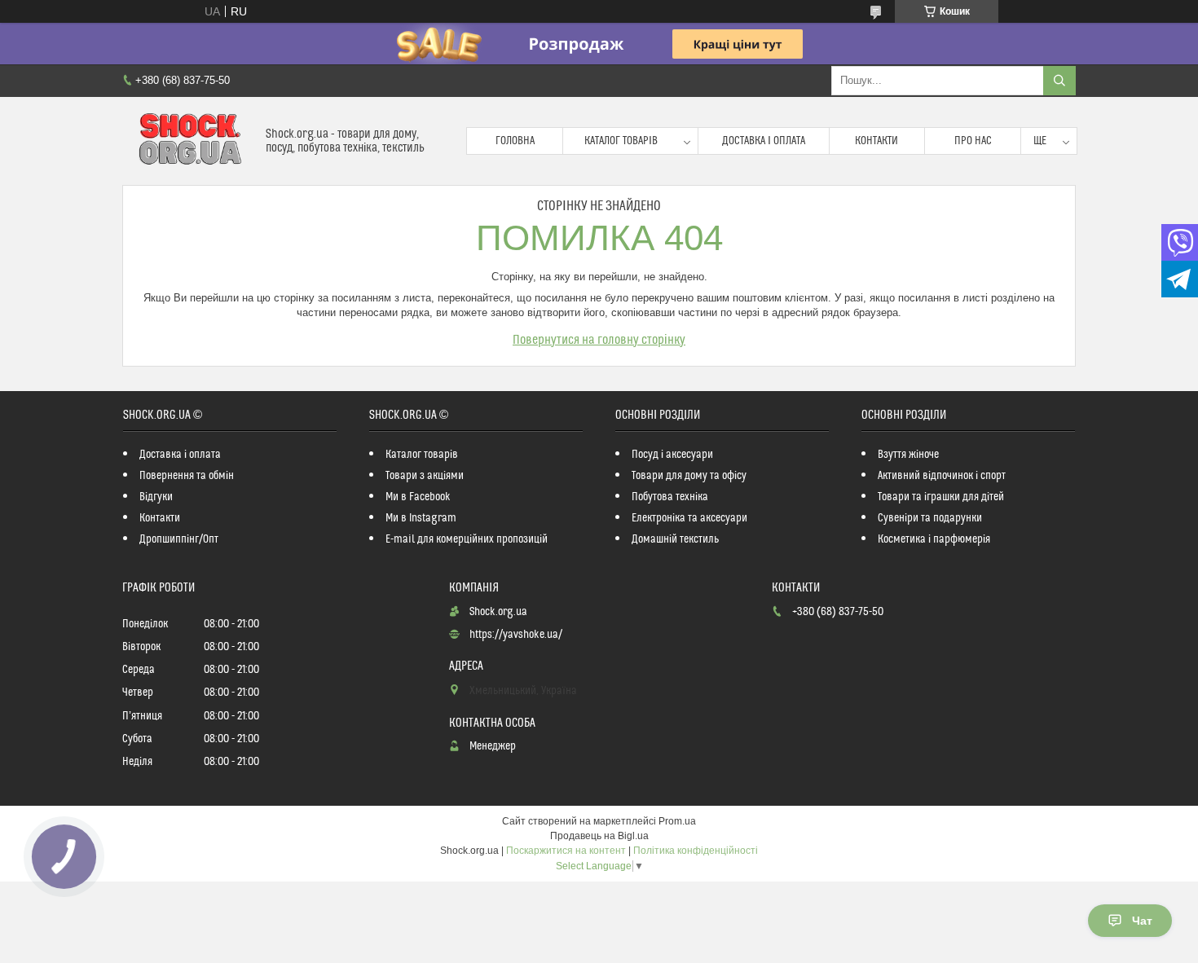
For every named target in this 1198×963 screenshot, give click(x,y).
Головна (515, 140)
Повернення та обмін (186, 475)
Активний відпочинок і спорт (942, 475)
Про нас (973, 140)
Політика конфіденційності (695, 850)
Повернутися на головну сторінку (599, 339)
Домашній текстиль (675, 539)
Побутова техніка (670, 496)
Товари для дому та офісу (689, 475)
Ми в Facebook (418, 496)
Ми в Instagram (420, 518)
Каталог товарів (621, 140)
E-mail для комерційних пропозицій (466, 539)
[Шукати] (1059, 80)
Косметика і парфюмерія (934, 539)
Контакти (876, 140)
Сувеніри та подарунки (930, 518)
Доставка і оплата (763, 140)
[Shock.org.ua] (187, 141)
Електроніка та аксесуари (689, 518)
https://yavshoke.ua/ (515, 634)
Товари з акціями (424, 475)
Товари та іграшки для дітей (941, 496)
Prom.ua (677, 821)
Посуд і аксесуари (672, 454)
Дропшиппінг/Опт (178, 539)
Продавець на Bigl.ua (599, 836)
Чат (1142, 920)
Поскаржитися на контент (566, 850)
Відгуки (156, 496)
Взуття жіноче (908, 454)
